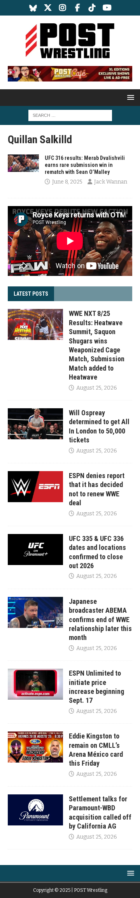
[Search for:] (70, 115)
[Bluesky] (33, 8)
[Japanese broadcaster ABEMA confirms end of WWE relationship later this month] (35, 612)
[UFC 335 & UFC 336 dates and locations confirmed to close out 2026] (35, 549)
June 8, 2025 (67, 182)
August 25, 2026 (96, 388)
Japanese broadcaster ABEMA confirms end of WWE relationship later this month (100, 619)
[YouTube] (107, 8)
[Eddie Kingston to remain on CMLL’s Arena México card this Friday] (35, 747)
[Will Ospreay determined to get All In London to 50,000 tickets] (35, 423)
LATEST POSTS (31, 294)
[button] (129, 97)
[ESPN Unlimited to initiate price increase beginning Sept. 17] (35, 684)
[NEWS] (23, 163)
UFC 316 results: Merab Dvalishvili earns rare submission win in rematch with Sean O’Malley (85, 165)
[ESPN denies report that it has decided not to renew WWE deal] (35, 486)
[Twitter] (48, 8)
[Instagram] (63, 8)
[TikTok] (92, 8)
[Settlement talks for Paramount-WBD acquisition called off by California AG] (35, 809)
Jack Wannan (110, 182)
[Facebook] (77, 8)
